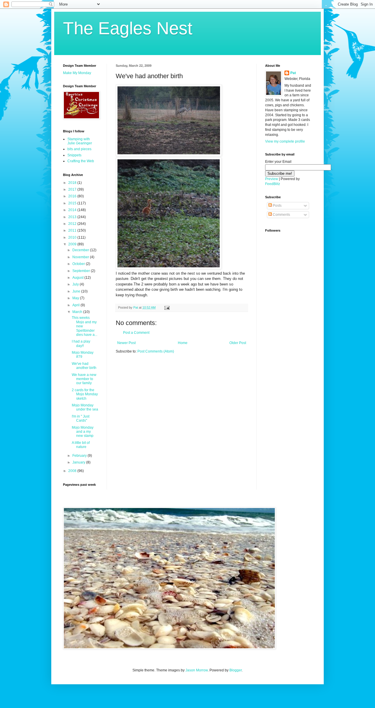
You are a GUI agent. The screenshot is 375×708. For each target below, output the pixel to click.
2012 (72, 224)
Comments (281, 215)
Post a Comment (136, 333)
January (79, 462)
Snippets (74, 155)
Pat (293, 73)
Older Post (237, 343)
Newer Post (126, 343)
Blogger (235, 670)
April (76, 305)
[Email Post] (167, 307)
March (77, 312)
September (81, 271)
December (81, 250)
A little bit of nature (81, 445)
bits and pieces (79, 149)
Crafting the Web (80, 161)
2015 (72, 203)
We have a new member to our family (84, 379)
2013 (72, 217)
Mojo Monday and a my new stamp (82, 431)
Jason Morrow (196, 670)
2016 (72, 196)
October (79, 264)
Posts (277, 205)
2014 (72, 210)
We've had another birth (84, 366)
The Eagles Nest (127, 28)
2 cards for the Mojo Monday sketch (85, 394)
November (81, 257)
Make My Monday (77, 73)
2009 (72, 244)
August (78, 278)
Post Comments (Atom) (155, 351)
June (76, 291)
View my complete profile (285, 141)
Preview (271, 179)
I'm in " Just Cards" (80, 418)
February (80, 456)
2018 (72, 183)
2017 (72, 189)
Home (183, 343)
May (76, 298)
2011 (72, 230)
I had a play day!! (81, 343)
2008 (72, 471)
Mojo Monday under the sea (85, 407)
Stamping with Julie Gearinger (79, 141)
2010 (72, 237)
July (76, 284)
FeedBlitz (272, 184)
